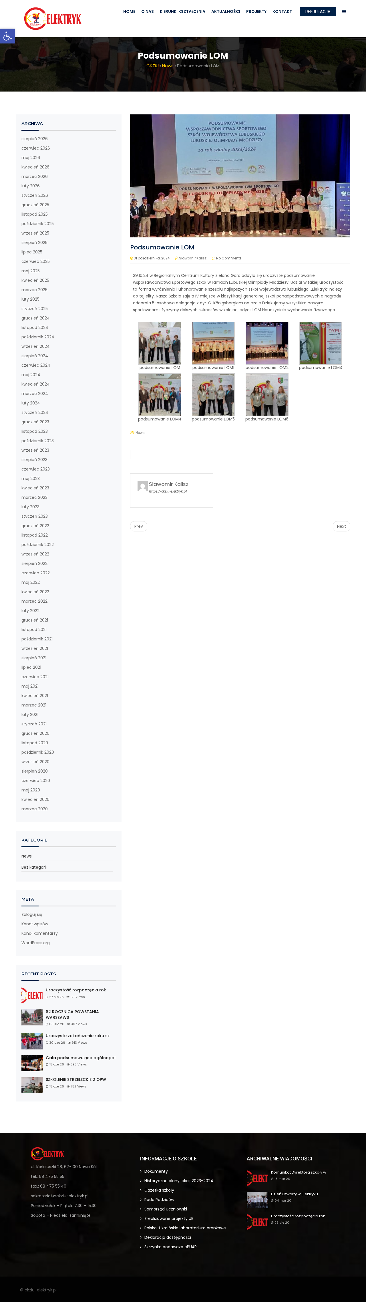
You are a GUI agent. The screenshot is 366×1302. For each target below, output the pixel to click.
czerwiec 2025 (35, 261)
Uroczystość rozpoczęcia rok (76, 990)
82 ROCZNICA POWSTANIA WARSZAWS (72, 1014)
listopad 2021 (34, 629)
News (26, 856)
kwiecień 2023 (35, 488)
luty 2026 (30, 186)
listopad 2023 (34, 431)
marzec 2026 (34, 176)
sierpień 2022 (34, 563)
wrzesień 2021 (34, 648)
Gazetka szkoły (159, 1190)
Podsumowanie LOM (162, 247)
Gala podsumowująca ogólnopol (81, 1058)
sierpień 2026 (34, 139)
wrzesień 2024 (35, 346)
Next (341, 526)
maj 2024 (30, 375)
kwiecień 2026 (35, 167)
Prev (138, 526)
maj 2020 (30, 790)
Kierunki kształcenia (182, 11)
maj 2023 (30, 478)
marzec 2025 (34, 290)
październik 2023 (37, 441)
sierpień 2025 (34, 242)
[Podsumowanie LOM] (240, 175)
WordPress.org (35, 943)
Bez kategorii (34, 867)
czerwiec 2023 (35, 469)
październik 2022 (37, 544)
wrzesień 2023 (35, 450)
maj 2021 (30, 686)
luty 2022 (30, 611)
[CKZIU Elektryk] (52, 18)
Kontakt (282, 11)
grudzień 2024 (35, 318)
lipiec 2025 (31, 252)
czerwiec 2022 (35, 573)
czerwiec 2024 (35, 365)
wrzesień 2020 (35, 762)
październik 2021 (37, 639)
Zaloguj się (31, 914)
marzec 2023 (34, 497)
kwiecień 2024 (35, 384)
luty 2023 (30, 507)
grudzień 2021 (34, 620)
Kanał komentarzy (39, 933)
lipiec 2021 (31, 667)
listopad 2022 (34, 535)
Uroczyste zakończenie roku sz (78, 1036)
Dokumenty (156, 1171)
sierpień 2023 (34, 460)
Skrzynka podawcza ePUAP (170, 1247)
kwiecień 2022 (35, 592)
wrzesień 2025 (35, 233)
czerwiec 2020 (35, 780)
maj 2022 (30, 582)
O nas (147, 11)
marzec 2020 (34, 809)
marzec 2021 (33, 705)
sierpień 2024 (34, 356)
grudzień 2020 (35, 733)
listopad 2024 (34, 327)
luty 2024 (30, 403)
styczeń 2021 (34, 724)
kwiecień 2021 (34, 695)
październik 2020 (37, 752)
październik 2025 (37, 224)
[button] (7, 36)
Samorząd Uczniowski (165, 1209)
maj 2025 (30, 271)
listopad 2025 (34, 214)
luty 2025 (30, 299)
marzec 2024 (34, 393)
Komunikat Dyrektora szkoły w (298, 1172)
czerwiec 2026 (35, 148)
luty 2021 (29, 714)
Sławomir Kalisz (192, 258)
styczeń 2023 (34, 516)
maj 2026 (30, 157)
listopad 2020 (34, 743)
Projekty (256, 11)
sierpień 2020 (34, 771)
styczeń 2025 (34, 308)
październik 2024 (37, 337)
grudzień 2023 (35, 422)
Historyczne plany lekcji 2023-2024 (178, 1181)
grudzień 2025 (35, 205)
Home (129, 11)
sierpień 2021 (33, 658)
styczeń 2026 (34, 195)
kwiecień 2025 (35, 280)
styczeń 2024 (34, 412)
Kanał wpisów (34, 924)
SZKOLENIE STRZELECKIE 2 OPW (76, 1079)
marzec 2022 (34, 601)
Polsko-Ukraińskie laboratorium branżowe (185, 1228)
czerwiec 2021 (35, 677)
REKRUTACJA (318, 11)
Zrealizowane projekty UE (168, 1218)
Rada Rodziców (159, 1199)
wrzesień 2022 (35, 554)
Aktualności (225, 11)
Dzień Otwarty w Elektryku (294, 1194)
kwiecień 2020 (35, 799)
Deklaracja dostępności (167, 1237)
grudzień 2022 (35, 526)
